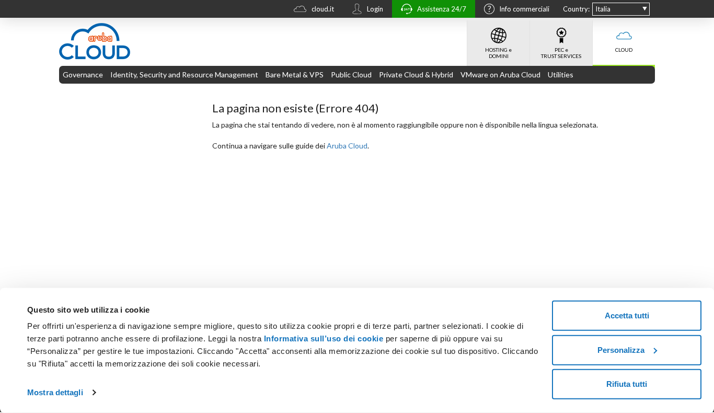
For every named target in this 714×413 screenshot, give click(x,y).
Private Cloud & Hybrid (416, 74)
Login (375, 9)
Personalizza (620, 349)
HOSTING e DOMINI (498, 53)
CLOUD (623, 50)
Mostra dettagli (55, 392)
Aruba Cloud (347, 145)
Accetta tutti (627, 315)
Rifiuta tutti (626, 384)
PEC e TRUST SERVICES (561, 53)
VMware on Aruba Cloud (500, 74)
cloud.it (323, 9)
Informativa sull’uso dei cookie (322, 338)
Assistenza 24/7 (441, 9)
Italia (603, 9)
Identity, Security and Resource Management (184, 74)
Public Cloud (351, 74)
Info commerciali (524, 9)
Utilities (560, 74)
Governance (83, 74)
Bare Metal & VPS (295, 74)
